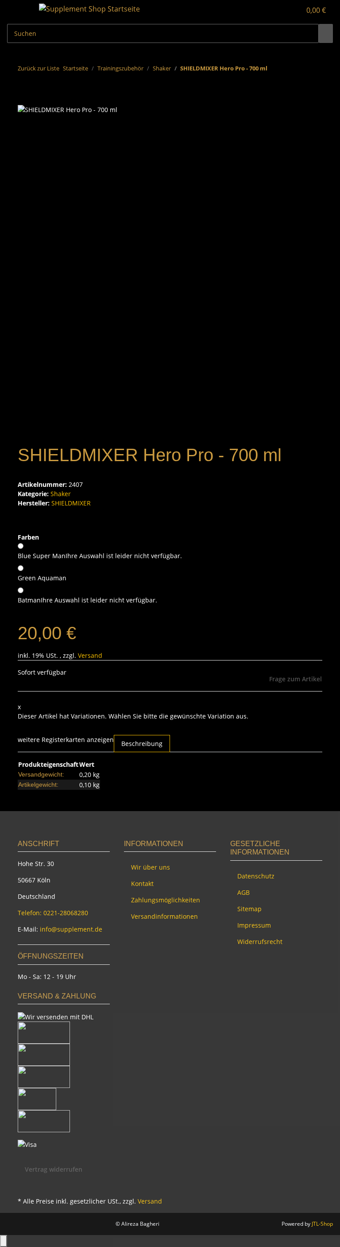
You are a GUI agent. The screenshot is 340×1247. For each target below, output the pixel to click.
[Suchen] (326, 33)
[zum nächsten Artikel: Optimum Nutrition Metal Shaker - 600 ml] (290, 70)
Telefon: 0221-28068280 (53, 913)
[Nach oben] (3, 1241)
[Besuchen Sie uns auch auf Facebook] (25, 1184)
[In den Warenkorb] (25, 99)
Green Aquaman (42, 578)
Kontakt (142, 883)
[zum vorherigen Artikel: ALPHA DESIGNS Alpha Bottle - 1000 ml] (274, 70)
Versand (90, 655)
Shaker (60, 493)
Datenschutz (255, 876)
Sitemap (249, 909)
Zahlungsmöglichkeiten (165, 900)
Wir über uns (150, 867)
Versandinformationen (164, 916)
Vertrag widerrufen (53, 1169)
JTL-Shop (322, 1224)
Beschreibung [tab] (141, 743)
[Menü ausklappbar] (18, 10)
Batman (87, 600)
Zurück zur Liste (38, 68)
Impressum (254, 925)
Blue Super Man (100, 556)
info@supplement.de (71, 929)
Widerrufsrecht (259, 941)
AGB (243, 892)
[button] (276, 10)
